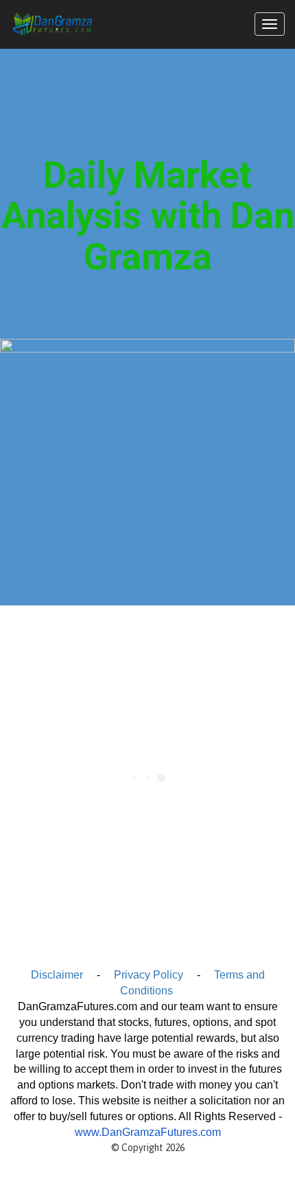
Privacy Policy (148, 975)
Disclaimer (57, 975)
